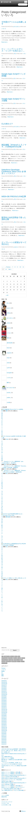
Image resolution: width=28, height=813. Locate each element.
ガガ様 (8, 402)
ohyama (9, 328)
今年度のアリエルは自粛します (13, 23)
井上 (15, 53)
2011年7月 (3, 735)
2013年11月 (4, 692)
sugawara (9, 352)
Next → (10, 269)
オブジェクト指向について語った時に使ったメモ (14, 578)
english (12, 656)
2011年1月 (3, 744)
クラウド (22, 661)
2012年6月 (4, 718)
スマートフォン (4, 663)
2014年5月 (4, 688)
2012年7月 (4, 717)
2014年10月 (4, 683)
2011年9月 (3, 732)
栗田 (8, 382)
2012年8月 (4, 715)
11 (23, 267)
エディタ (18, 661)
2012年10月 (4, 712)
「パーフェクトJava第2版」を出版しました (11, 762)
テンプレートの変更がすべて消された (14, 243)
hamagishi (9, 372)
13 (6, 269)
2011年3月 (3, 741)
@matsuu (18, 773)
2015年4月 (4, 680)
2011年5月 (3, 738)
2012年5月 (4, 720)
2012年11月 (4, 710)
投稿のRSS (4, 796)
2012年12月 (4, 709)
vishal (8, 362)
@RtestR (18, 772)
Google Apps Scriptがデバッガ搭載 (13, 100)
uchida (8, 323)
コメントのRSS (5, 795)
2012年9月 (4, 713)
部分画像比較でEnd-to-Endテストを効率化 (13, 409)
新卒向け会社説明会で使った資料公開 (13, 218)
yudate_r (9, 397)
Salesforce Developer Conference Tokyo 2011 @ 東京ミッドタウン (13, 171)
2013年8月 (4, 697)
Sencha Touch (5, 659)
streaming (11, 659)
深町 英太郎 (9, 342)
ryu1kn (8, 367)
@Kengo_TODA (9, 784)
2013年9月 (4, 695)
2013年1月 (4, 707)
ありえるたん (16, 26)
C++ (2, 656)
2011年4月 (3, 739)
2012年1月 (4, 726)
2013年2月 (4, 706)
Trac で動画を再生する (6, 756)
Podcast (3, 668)
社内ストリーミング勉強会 (7, 758)
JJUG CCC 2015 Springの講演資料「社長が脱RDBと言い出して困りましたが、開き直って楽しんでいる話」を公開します (13, 750)
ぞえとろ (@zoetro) (18, 790)
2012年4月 (4, 721)
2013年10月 (4, 694)
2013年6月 (4, 700)
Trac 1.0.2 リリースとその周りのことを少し (11, 764)
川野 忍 (8, 313)
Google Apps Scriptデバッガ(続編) (13, 75)
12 (3, 269)
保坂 (8, 337)
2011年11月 (4, 729)
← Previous (7, 267)
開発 (2, 675)
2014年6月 (4, 686)
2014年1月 (4, 691)
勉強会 (3, 671)
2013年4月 (4, 703)
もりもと (9, 332)
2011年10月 (4, 730)
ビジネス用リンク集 (6, 804)
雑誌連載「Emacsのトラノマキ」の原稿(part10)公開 (13, 146)
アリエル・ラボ (5, 803)
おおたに (16, 247)
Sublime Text (17, 659)
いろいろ (3, 28)
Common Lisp (6, 656)
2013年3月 (4, 704)
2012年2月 (4, 724)
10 (20, 267)
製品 (2, 674)
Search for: (4, 647)
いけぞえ (9, 377)
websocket (8, 661)
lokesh (8, 347)
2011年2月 (3, 742)
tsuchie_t (9, 392)
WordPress (13, 661)
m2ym (8, 357)
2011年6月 (3, 736)
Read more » (4, 42)
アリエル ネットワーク (6, 801)
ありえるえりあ (6, 2)
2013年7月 (4, 698)
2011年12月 (4, 727)
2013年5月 (4, 701)
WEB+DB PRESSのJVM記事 (13, 196)
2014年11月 (4, 682)
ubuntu (3, 661)
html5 (16, 656)
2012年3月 (4, 723)
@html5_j (18, 785)
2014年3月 (4, 689)
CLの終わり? (7, 124)
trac (21, 659)
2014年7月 (4, 685)
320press (23, 811)
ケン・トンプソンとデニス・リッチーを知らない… (12, 50)
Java (19, 656)
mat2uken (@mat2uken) (11, 776)
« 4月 (7, 295)
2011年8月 (3, 733)
